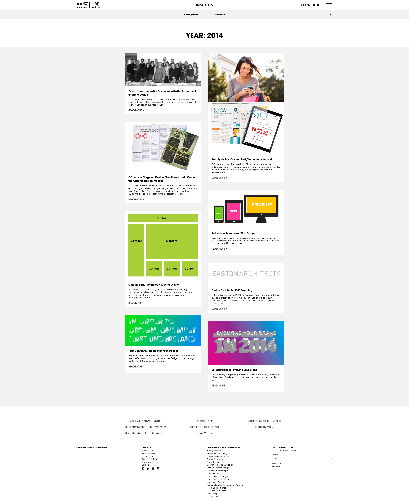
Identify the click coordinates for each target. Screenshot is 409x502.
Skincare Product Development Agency (225, 485)
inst (158, 468)
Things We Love (204, 433)
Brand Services (213, 462)
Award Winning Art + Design (144, 420)
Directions (146, 462)
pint (153, 468)
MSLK (88, 5)
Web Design (212, 493)
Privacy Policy (213, 496)
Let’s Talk (310, 5)
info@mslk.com (148, 453)
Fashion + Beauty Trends (204, 426)
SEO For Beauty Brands (217, 491)
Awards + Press (204, 420)
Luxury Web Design (215, 482)
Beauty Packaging (215, 459)
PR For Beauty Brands (216, 488)
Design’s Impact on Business (264, 420)
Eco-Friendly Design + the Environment (144, 426)
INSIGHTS (204, 5)
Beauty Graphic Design (217, 453)
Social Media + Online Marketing (144, 433)
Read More (135, 110)
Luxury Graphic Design (217, 476)
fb (143, 468)
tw (148, 468)
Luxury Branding (214, 473)
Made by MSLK (264, 426)
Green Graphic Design (217, 470)
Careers (145, 465)
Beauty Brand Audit (215, 450)
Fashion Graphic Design (218, 468)
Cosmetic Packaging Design (220, 465)
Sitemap (276, 466)
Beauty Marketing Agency (219, 456)
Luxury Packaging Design (218, 479)
